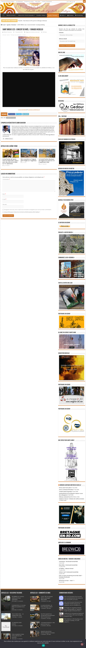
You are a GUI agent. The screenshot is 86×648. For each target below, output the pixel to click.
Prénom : (61, 32)
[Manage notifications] (82, 644)
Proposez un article (28, 1)
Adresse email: (63, 38)
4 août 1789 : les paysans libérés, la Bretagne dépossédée (47, 598)
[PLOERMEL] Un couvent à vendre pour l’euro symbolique (18, 598)
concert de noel (11, 117)
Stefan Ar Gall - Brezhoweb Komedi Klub (68, 572)
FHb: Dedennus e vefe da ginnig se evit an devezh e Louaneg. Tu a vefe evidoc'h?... (73, 620)
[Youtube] (72, 2)
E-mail (4, 199)
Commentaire (6, 179)
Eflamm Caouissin (8, 32)
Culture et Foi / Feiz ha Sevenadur (26, 15)
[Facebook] (68, 2)
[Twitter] (70, 2)
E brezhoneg (80, 15)
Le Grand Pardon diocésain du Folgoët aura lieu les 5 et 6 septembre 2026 (47, 160)
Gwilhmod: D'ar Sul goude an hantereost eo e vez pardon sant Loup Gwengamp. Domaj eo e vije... (74, 615)
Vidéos (63, 15)
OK (43, 645)
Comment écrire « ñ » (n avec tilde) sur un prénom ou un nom (19, 607)
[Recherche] (84, 1)
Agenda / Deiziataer (52, 15)
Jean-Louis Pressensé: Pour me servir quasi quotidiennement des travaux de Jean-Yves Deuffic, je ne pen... (73, 598)
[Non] (84, 643)
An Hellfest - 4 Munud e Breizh (66, 568)
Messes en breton (11, 15)
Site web (5, 204)
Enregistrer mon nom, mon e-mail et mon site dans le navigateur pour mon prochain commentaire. (27, 209)
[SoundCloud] (74, 2)
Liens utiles (37, 1)
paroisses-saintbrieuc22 (34, 109)
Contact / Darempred (47, 1)
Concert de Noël (22, 109)
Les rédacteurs (19, 1)
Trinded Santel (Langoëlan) (65, 491)
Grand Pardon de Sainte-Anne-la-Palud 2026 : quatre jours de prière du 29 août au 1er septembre (10, 161)
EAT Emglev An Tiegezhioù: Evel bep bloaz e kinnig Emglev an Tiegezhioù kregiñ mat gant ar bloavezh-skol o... (73, 609)
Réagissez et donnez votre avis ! (33, 32)
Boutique (71, 15)
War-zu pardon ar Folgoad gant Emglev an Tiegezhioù (28, 159)
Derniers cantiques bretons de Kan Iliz (70, 485)
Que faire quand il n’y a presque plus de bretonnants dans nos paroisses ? (48, 615)
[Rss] (67, 2)
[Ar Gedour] (43, 8)
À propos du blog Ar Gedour (7, 1)
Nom (4, 194)
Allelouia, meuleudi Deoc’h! (65, 497)
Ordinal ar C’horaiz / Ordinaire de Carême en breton (71, 498)
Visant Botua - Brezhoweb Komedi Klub (68, 561)
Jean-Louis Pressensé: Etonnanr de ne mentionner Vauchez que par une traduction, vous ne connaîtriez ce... (73, 604)
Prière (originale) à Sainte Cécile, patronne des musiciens (18, 636)
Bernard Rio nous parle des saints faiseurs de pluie (29, 20)
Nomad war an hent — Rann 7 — (67, 580)
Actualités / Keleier (40, 15)
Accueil (3, 15)
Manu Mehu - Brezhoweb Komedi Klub (68, 565)
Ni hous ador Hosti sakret (65, 487)
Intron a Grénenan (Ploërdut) (66, 489)
